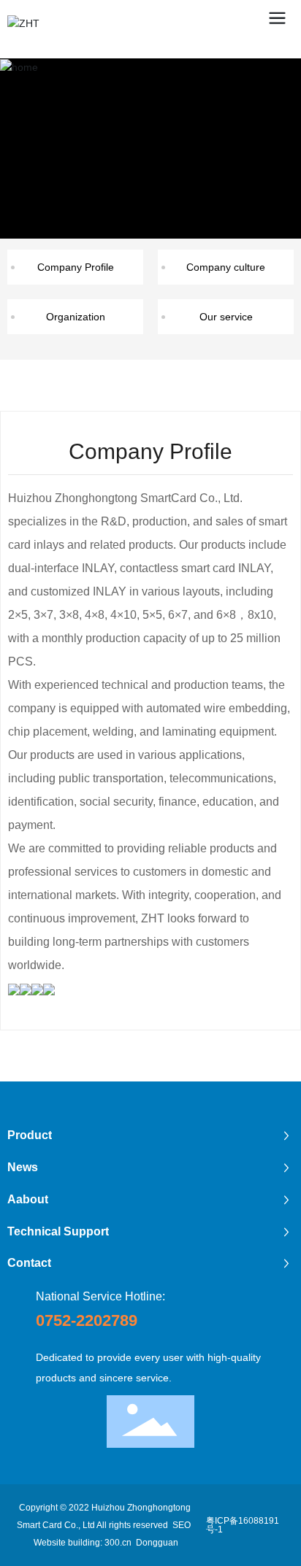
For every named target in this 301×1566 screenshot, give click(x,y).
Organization (75, 317)
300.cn (118, 1543)
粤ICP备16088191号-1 (242, 1525)
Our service (226, 317)
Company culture (225, 267)
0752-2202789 (86, 1320)
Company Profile (75, 267)
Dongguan (157, 1543)
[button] (137, 224)
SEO (182, 1525)
